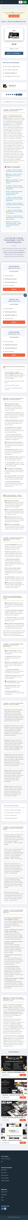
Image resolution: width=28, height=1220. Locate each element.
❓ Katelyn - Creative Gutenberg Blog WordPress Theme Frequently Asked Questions (14, 217)
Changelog (3, 1194)
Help (2, 1197)
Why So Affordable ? (14, 53)
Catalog (3, 1183)
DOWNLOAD (6, 1074)
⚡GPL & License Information (13, 207)
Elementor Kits (4, 1175)
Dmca (2, 1200)
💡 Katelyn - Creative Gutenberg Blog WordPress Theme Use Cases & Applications (14, 187)
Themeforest (12, 6)
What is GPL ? (4, 1191)
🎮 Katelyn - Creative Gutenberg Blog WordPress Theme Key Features (14, 176)
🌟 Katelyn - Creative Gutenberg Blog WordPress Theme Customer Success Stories (14, 212)
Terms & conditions (6, 1158)
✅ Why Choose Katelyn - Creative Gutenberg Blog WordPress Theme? (14, 181)
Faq (2, 1161)
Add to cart (14, 48)
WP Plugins (4, 1170)
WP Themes (4, 1172)
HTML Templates (5, 1180)
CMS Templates (5, 1178)
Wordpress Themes (5, 6)
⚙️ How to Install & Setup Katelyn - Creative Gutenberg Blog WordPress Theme (14, 193)
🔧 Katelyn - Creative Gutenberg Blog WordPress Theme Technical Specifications (14, 199)
